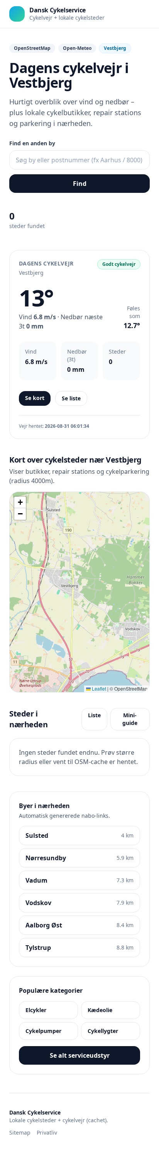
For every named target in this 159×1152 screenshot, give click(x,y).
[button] (20, 502)
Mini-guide (129, 719)
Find (79, 183)
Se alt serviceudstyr (80, 1055)
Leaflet (98, 688)
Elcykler (35, 1010)
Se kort (34, 398)
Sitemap (19, 1132)
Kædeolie (100, 1010)
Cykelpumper (43, 1031)
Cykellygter (103, 1031)
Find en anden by (32, 143)
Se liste (71, 398)
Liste (94, 715)
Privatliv (47, 1132)
